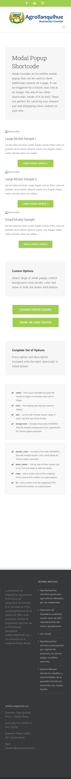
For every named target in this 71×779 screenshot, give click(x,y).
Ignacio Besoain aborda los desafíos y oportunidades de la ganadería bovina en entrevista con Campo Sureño (51, 679)
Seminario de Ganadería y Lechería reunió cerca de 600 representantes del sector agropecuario (51, 618)
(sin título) (45, 633)
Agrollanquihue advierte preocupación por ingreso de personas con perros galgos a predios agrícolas (52, 651)
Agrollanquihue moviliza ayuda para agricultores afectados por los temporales (51, 596)
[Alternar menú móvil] (64, 27)
